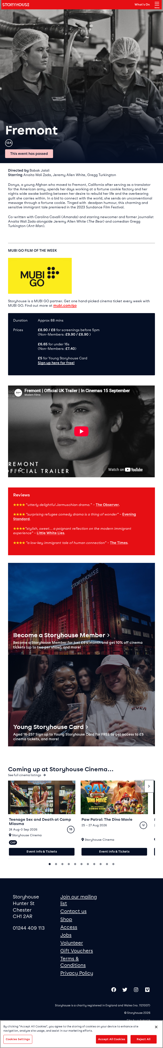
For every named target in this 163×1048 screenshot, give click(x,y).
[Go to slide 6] (81, 864)
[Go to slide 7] (88, 864)
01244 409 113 (29, 928)
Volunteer (71, 943)
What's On (142, 4)
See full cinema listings (25, 775)
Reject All (143, 1039)
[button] (81, 609)
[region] (81, 1034)
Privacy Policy (76, 973)
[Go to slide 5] (75, 864)
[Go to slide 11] (113, 864)
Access (68, 927)
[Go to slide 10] (107, 864)
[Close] (156, 1027)
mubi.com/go (65, 306)
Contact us (73, 911)
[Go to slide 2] (56, 864)
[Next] (149, 786)
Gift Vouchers (76, 951)
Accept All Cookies (111, 1039)
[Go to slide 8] (94, 864)
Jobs (66, 935)
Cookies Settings (18, 1039)
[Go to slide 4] (69, 864)
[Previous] (140, 786)
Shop (66, 919)
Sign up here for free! (56, 363)
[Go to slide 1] (50, 864)
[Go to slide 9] (100, 864)
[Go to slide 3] (62, 864)
